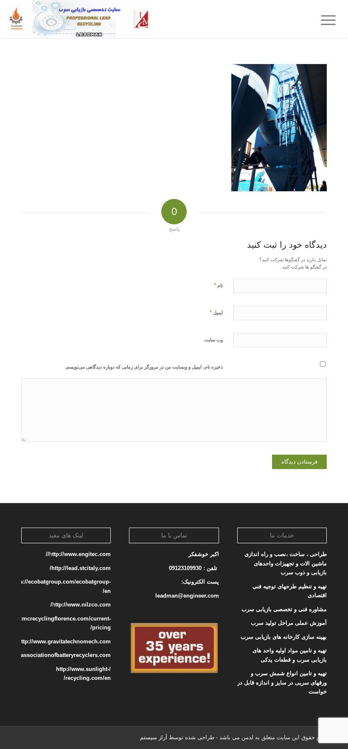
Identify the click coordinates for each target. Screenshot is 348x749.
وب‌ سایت (213, 339)
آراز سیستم (153, 737)
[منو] (331, 19)
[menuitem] (331, 19)
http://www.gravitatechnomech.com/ (63, 641)
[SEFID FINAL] (78, 19)
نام (218, 285)
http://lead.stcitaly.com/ (80, 568)
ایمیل (216, 312)
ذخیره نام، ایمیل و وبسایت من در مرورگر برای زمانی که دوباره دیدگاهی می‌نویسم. (144, 366)
